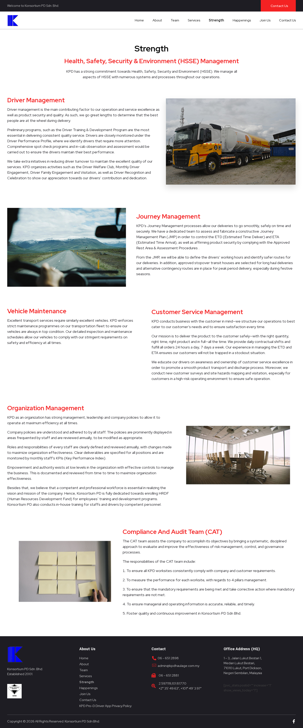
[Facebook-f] (294, 721)
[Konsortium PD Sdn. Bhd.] (15, 20)
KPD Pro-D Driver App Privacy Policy (105, 706)
